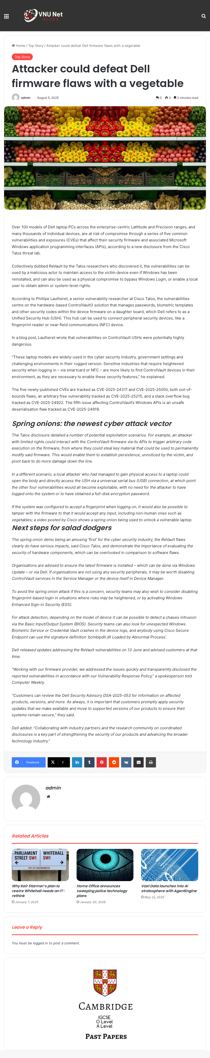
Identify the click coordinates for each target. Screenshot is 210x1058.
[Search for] (203, 17)
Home (20, 46)
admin (25, 98)
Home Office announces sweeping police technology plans (102, 890)
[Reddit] (114, 762)
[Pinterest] (102, 762)
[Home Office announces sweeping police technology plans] (105, 865)
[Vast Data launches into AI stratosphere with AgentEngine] (169, 865)
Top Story (36, 46)
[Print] (151, 762)
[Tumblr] (89, 762)
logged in (40, 943)
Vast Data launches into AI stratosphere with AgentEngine (169, 888)
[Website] (48, 797)
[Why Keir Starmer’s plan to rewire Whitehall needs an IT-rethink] (40, 865)
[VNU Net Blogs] (44, 16)
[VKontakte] (126, 762)
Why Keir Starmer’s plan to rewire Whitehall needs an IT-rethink (38, 890)
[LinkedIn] (77, 762)
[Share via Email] (138, 762)
